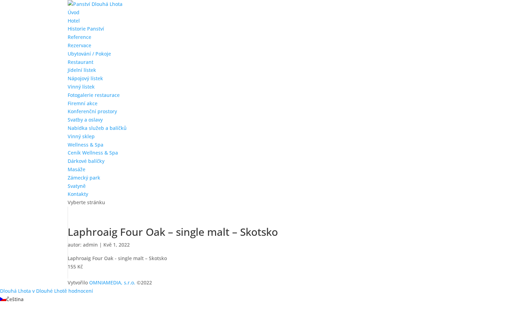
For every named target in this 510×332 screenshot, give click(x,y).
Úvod (73, 12)
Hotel (74, 20)
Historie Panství (86, 28)
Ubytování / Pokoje (89, 53)
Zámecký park (84, 177)
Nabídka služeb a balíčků (97, 128)
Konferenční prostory (92, 111)
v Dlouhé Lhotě (49, 291)
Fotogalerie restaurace (94, 95)
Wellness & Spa (85, 144)
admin (90, 244)
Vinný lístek (81, 86)
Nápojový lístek (85, 78)
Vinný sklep (81, 136)
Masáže (76, 169)
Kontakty (78, 194)
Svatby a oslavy (85, 119)
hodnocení (80, 291)
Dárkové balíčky (86, 161)
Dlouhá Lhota (15, 291)
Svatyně (77, 186)
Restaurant (80, 62)
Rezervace (79, 45)
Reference (79, 37)
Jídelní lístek (82, 70)
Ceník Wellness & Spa (93, 152)
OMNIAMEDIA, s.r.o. (112, 282)
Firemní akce (82, 103)
